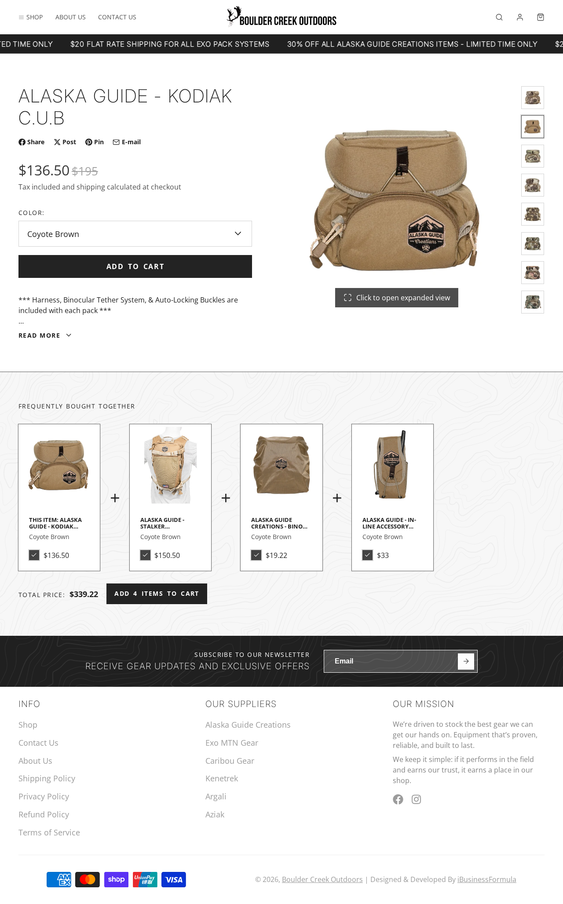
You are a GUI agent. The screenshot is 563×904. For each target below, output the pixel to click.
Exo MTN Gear (231, 742)
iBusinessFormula (486, 879)
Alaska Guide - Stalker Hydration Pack (170, 483)
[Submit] (466, 661)
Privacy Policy (43, 796)
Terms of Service (49, 832)
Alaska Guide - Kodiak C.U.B (59, 497)
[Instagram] (417, 799)
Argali (216, 796)
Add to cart (135, 266)
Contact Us (117, 17)
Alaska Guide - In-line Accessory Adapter (392, 483)
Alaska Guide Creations (248, 724)
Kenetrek (221, 778)
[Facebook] (398, 799)
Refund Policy (43, 814)
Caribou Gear (229, 760)
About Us (70, 17)
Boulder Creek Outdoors (322, 879)
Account (520, 17)
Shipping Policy (46, 778)
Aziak (214, 814)
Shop (34, 17)
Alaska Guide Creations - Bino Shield (281, 483)
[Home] (281, 17)
